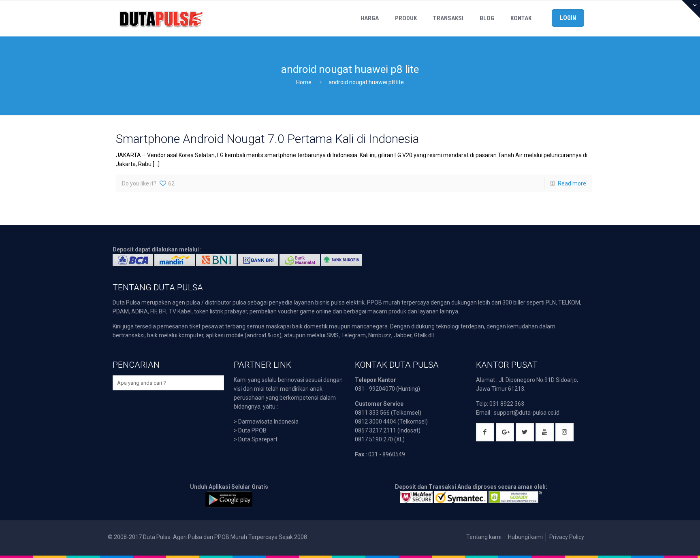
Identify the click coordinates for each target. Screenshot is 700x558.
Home (304, 82)
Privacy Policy (566, 537)
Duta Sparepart (257, 439)
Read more (572, 183)
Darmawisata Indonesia (268, 421)
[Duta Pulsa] (161, 18)
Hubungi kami (525, 537)
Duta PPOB (252, 430)
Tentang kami (484, 537)
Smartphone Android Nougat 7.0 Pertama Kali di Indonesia (267, 139)
